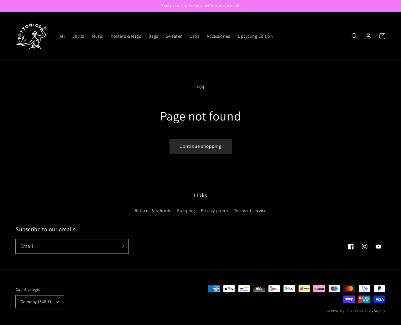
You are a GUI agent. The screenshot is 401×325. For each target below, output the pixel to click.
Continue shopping (201, 146)
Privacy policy (214, 210)
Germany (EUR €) (36, 301)
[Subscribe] (121, 246)
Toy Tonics (347, 311)
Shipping (186, 210)
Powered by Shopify (370, 311)
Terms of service (250, 210)
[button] (355, 36)
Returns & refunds (153, 210)
